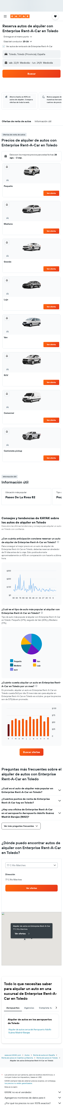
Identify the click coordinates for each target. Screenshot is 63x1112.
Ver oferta (51, 193)
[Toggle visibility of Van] (36, 661)
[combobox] (18, 36)
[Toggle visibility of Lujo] (37, 665)
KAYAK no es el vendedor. (18, 1092)
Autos (27, 1055)
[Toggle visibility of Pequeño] (16, 661)
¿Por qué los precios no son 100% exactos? (28, 1103)
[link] (32, 752)
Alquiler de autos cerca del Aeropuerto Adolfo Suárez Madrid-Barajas (29, 1031)
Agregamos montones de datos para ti (25, 1097)
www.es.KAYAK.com (13, 1055)
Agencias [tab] (29, 1007)
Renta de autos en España (44, 1055)
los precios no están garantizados (18, 1083)
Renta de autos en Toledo (47, 1058)
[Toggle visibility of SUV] (14, 669)
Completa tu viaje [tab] (48, 1007)
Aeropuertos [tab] (12, 1007)
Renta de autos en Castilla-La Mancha (17, 1058)
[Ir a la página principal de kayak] (20, 16)
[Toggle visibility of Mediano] (15, 665)
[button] (5, 16)
